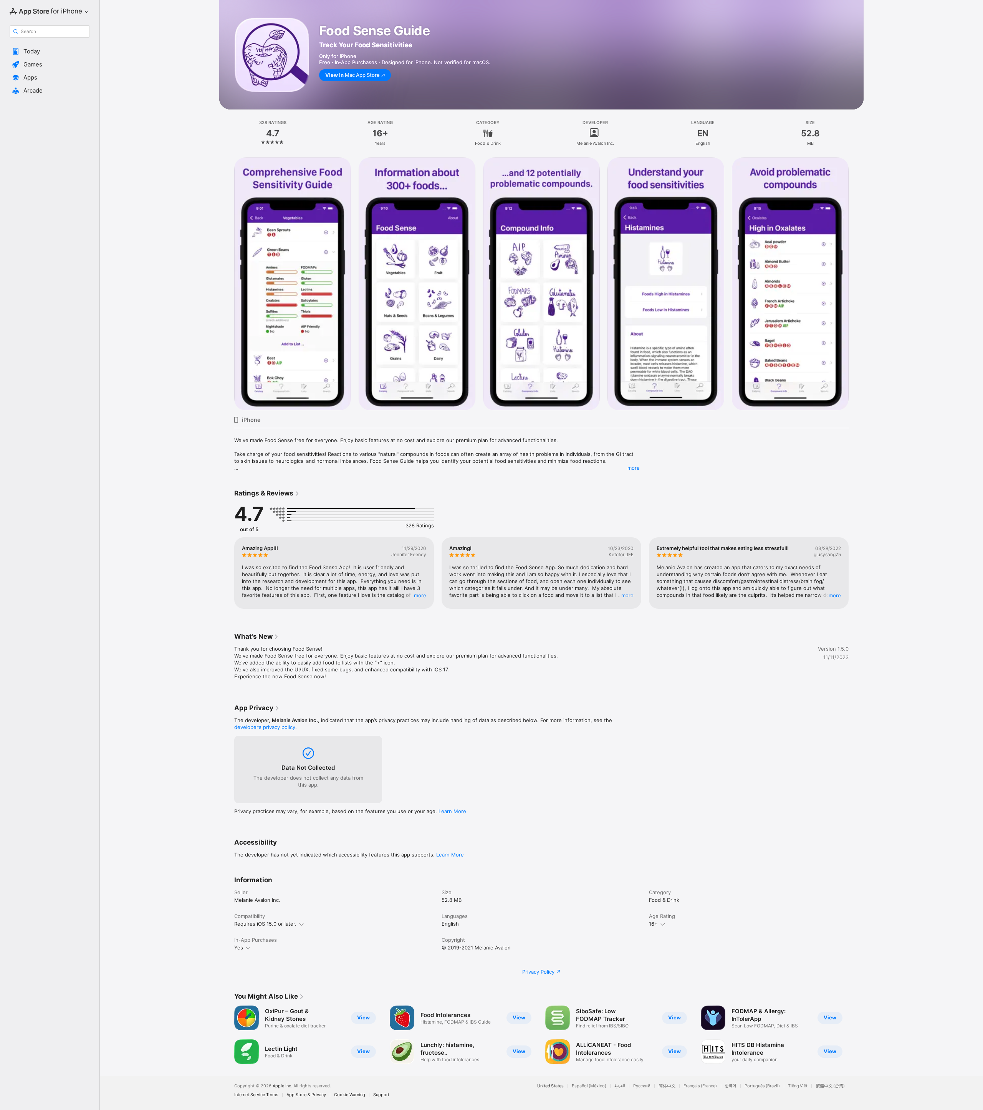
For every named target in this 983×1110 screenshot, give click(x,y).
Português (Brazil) (762, 1086)
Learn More (452, 811)
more (633, 468)
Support (381, 1095)
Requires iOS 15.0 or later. (265, 924)
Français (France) (700, 1086)
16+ (653, 924)
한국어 (730, 1086)
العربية (619, 1086)
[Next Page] (856, 284)
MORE (420, 595)
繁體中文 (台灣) (830, 1086)
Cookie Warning (349, 1095)
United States (550, 1086)
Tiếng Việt (798, 1086)
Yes (238, 947)
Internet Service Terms (256, 1095)
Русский (641, 1086)
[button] (49, 51)
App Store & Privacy (306, 1095)
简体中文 (667, 1086)
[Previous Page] (226, 284)
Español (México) (589, 1086)
